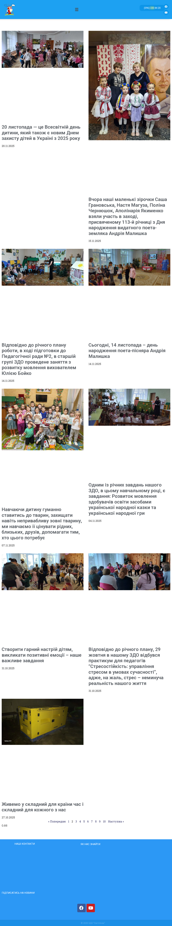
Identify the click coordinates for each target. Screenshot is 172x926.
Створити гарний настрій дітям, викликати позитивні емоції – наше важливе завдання (41, 655)
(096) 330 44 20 (152, 8)
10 (104, 821)
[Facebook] (166, 6)
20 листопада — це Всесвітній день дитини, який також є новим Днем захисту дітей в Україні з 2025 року (41, 132)
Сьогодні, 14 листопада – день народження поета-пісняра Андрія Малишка (127, 350)
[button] (77, 9)
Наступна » (116, 821)
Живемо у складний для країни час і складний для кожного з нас (42, 807)
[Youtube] (166, 12)
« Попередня (57, 821)
